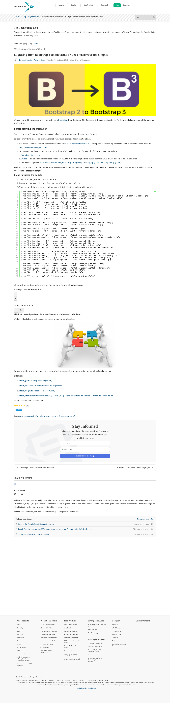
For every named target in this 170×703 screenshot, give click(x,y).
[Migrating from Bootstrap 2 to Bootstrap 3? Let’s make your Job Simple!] (85, 90)
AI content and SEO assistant (70, 655)
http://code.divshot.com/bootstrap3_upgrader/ (61, 162)
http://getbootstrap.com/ (78, 143)
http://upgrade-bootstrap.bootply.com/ (103, 162)
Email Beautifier (22, 654)
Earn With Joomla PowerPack (46, 651)
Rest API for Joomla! (70, 624)
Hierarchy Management (95, 655)
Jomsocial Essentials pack (48, 631)
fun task (56, 416)
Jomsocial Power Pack (47, 634)
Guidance (25, 158)
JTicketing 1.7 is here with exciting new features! (37, 468)
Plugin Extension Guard (72, 659)
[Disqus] (85, 575)
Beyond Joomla (33, 17)
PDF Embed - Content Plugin (71, 641)
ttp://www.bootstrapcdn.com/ (34, 147)
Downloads (105, 5)
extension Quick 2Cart (29, 416)
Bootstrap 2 (46, 416)
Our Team (115, 637)
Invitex (19, 644)
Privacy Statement (79, 680)
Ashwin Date (39, 60)
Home (18, 17)
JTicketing (20, 628)
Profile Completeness (71, 634)
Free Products (89, 5)
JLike (18, 650)
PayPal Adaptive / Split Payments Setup (95, 650)
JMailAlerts (67, 628)
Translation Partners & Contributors (119, 645)
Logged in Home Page (71, 637)
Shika (18, 624)
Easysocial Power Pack (47, 641)
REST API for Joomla (95, 646)
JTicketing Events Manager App (97, 625)
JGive (18, 631)
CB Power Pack (45, 647)
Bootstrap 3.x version (31, 155)
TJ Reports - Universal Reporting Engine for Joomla (95, 659)
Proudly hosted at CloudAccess (86, 688)
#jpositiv (60, 680)
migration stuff (68, 416)
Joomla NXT (103, 680)
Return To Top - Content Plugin (72, 646)
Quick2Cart (63, 120)
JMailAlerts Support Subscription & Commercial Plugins (23, 658)
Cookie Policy (91, 680)
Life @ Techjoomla (118, 628)
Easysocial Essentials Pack (48, 637)
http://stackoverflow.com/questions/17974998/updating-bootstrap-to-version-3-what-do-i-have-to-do (66, 395)
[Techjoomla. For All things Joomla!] (24, 7)
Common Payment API (95, 643)
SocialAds (20, 634)
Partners (43, 680)
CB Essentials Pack (46, 644)
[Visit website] (15, 494)
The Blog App (92, 629)
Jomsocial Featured (70, 631)
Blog (117, 5)
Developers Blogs (117, 631)
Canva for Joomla (70, 651)
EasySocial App (93, 633)
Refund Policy (33, 680)
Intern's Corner (117, 634)
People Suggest (22, 647)
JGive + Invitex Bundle (47, 624)
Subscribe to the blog (85, 456)
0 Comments (85, 60)
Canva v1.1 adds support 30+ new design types (133, 468)
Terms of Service (21, 680)
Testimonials (116, 641)
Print (36, 43)
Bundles (74, 5)
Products (60, 5)
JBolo (18, 641)
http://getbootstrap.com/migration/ (35, 380)
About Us (115, 624)
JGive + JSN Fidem (46, 628)
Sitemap (51, 680)
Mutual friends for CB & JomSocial (24, 664)
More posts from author (145, 519)
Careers (67, 680)
